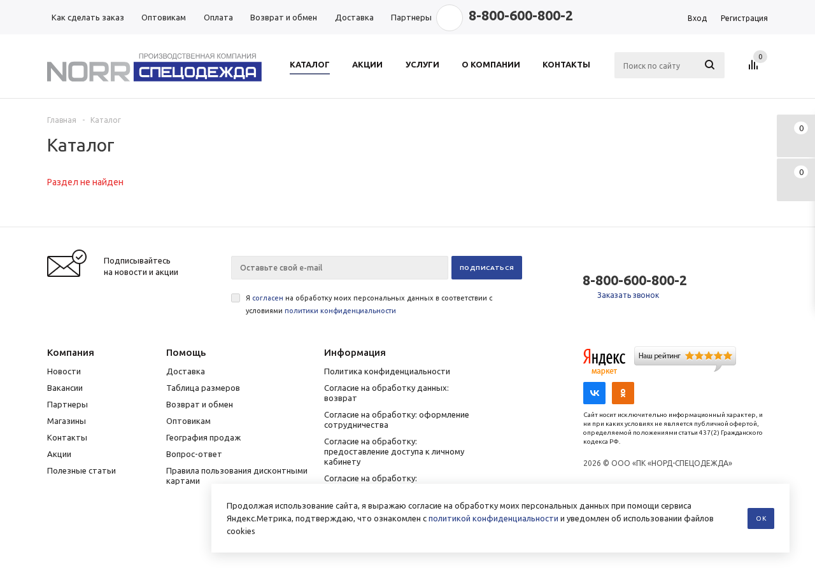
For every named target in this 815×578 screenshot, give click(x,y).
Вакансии (65, 387)
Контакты (67, 437)
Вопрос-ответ (194, 453)
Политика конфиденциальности (387, 371)
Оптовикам (188, 420)
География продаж (203, 437)
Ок (761, 518)
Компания (70, 352)
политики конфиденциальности (340, 310)
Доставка (185, 371)
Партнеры (67, 404)
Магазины (66, 420)
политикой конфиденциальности (493, 518)
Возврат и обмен (199, 404)
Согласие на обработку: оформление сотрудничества (396, 419)
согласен (267, 298)
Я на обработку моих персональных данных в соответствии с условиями (369, 304)
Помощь (186, 352)
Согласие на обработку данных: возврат (386, 392)
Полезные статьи (81, 470)
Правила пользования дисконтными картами (237, 475)
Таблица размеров (203, 387)
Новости (64, 371)
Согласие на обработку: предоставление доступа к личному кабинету (394, 451)
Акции (59, 453)
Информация (355, 352)
